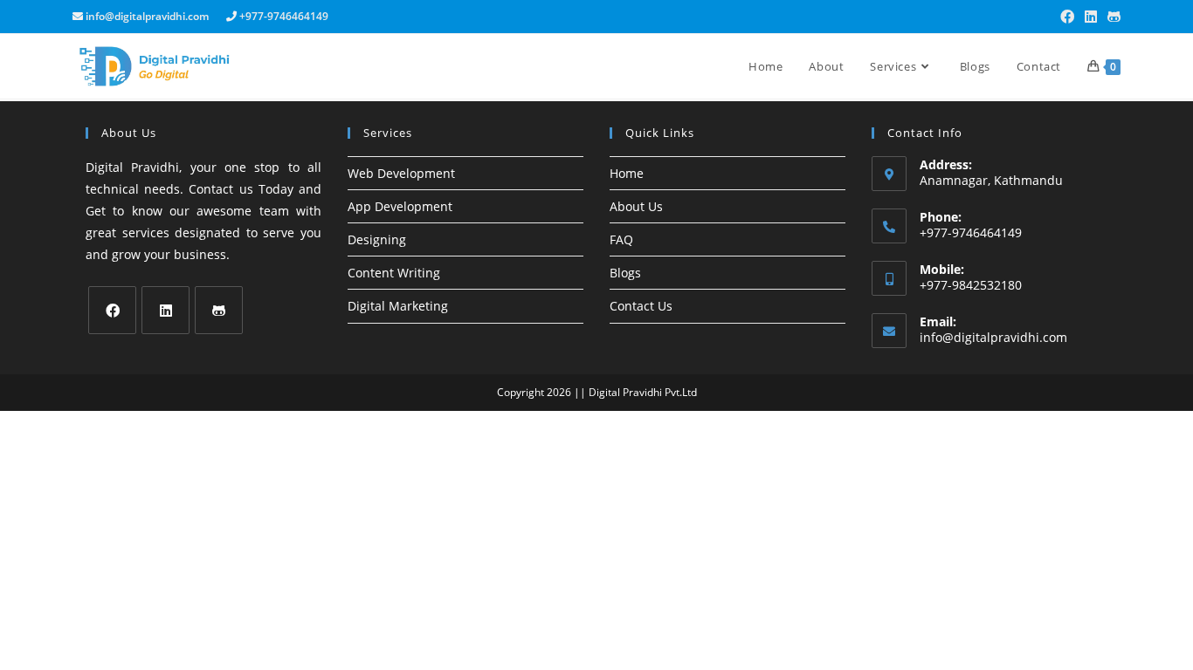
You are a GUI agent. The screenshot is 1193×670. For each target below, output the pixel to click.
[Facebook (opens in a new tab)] (1067, 16)
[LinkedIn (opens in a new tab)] (1090, 16)
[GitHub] (219, 310)
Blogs (625, 272)
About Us (636, 206)
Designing (377, 239)
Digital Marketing (398, 305)
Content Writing (394, 272)
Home (627, 173)
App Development (400, 206)
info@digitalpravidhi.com (993, 337)
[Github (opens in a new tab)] (1111, 16)
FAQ (621, 239)
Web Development (401, 173)
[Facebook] (112, 310)
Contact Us (641, 305)
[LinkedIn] (165, 310)
